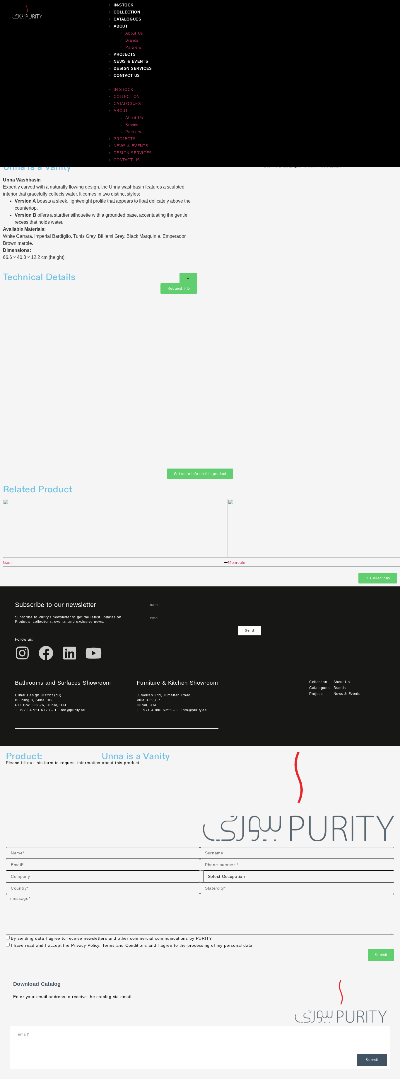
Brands (132, 40)
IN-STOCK (123, 5)
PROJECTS (125, 54)
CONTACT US (127, 75)
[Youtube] (93, 653)
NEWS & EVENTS (131, 61)
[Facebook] (46, 653)
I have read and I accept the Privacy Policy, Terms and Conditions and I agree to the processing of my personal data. (132, 945)
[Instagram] (22, 653)
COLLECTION (127, 12)
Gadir (8, 562)
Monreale (236, 562)
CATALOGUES (127, 19)
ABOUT (121, 26)
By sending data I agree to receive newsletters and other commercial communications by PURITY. (112, 938)
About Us (134, 33)
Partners (133, 47)
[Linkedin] (69, 653)
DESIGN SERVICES (133, 68)
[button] (239, 82)
